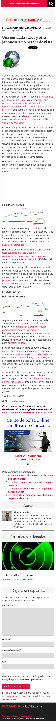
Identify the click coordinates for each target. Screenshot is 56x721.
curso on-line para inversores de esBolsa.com (23, 118)
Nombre (6, 639)
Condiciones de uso (10, 716)
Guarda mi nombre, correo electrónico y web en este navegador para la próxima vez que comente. (26, 678)
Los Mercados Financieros (24, 3)
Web (4, 661)
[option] (28, 562)
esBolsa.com (19, 401)
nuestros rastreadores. (14, 244)
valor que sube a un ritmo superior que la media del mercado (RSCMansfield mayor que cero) (27, 354)
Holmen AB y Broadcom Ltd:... (21, 575)
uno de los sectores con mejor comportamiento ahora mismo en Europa (24, 330)
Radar (38, 27)
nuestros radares (17, 342)
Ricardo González (24, 30)
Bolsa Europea (28, 27)
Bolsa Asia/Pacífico (11, 27)
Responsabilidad (26, 716)
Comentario (8, 605)
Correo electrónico (11, 650)
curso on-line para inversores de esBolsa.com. (27, 412)
